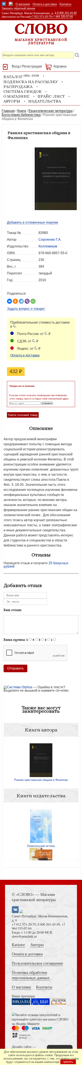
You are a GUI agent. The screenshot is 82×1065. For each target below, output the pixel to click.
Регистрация (32, 66)
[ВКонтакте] (9, 301)
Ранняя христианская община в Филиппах (41, 780)
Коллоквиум (47, 246)
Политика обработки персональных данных (31, 975)
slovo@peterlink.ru (24, 936)
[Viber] (27, 301)
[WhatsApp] (33, 301)
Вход (16, 66)
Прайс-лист (51, 96)
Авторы (11, 101)
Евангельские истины (41, 846)
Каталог (18, 944)
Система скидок (22, 91)
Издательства (44, 101)
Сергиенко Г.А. (49, 239)
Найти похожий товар (23, 415)
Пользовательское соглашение (37, 963)
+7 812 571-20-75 (41, 16)
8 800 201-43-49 (67, 13)
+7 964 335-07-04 (62, 16)
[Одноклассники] (15, 301)
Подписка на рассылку (30, 82)
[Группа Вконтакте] (4, 4)
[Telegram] (21, 301)
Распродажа (18, 86)
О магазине (23, 4)
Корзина (60, 66)
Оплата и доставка (45, 4)
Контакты (65, 4)
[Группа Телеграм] (11, 4)
